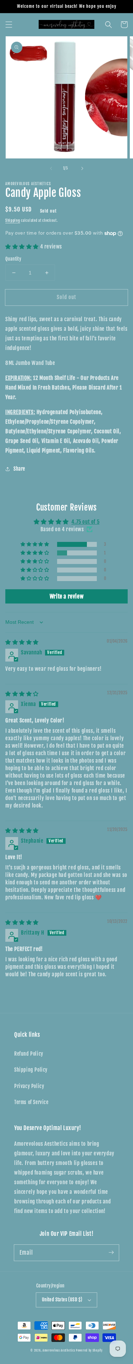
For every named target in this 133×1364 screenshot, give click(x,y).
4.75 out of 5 (85, 521)
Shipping (12, 220)
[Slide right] (82, 168)
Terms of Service (31, 1102)
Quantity (13, 259)
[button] (9, 24)
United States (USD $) (62, 1299)
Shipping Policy (31, 1070)
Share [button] (19, 469)
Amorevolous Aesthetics (59, 1350)
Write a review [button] (66, 596)
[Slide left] (51, 168)
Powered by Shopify (89, 1350)
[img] (22, 642)
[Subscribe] (111, 1252)
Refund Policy (28, 1054)
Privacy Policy (29, 1086)
